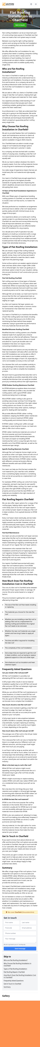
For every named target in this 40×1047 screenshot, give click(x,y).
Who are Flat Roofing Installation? (15, 960)
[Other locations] (31, 4)
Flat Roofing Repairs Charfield (14, 972)
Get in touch (20, 25)
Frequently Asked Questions (14, 981)
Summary (7, 987)
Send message (20, 949)
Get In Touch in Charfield (12, 984)
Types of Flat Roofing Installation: (15, 969)
